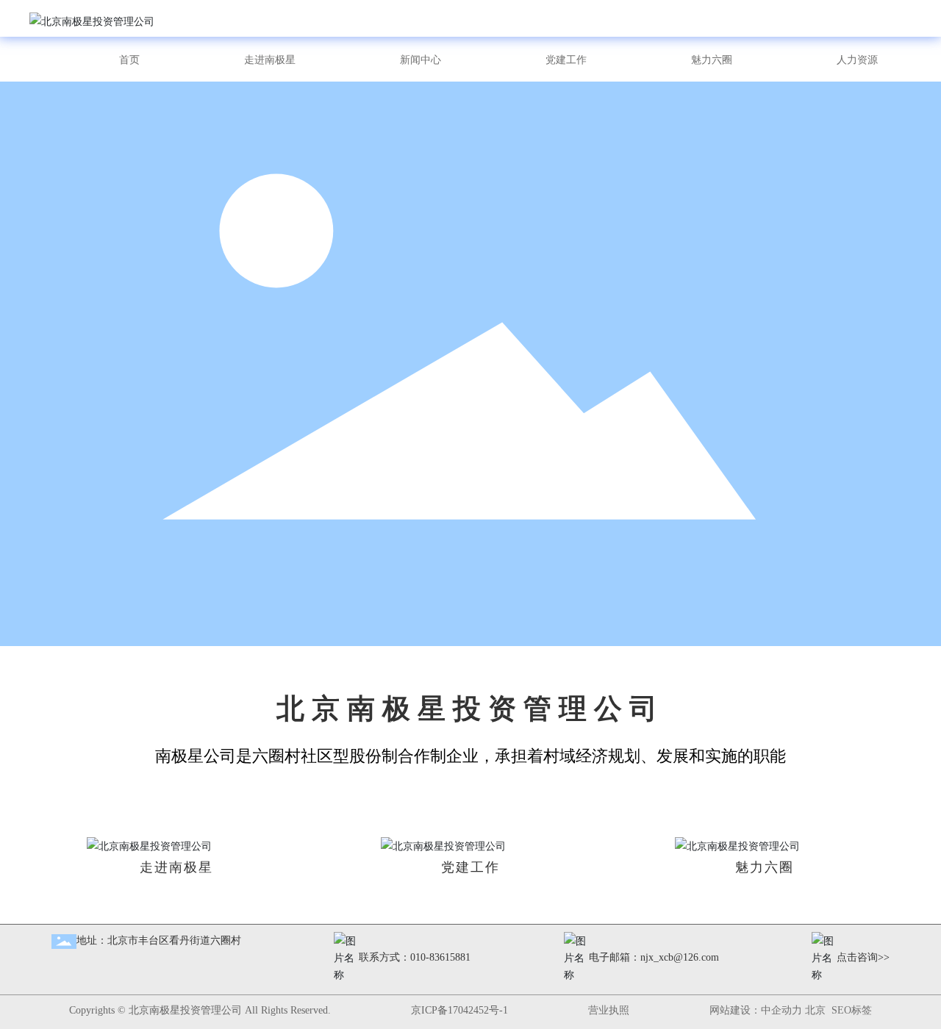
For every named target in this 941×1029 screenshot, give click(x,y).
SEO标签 (851, 1010)
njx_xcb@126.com (679, 957)
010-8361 (430, 957)
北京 (815, 1010)
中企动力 (781, 1010)
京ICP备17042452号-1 (459, 1010)
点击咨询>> (863, 957)
